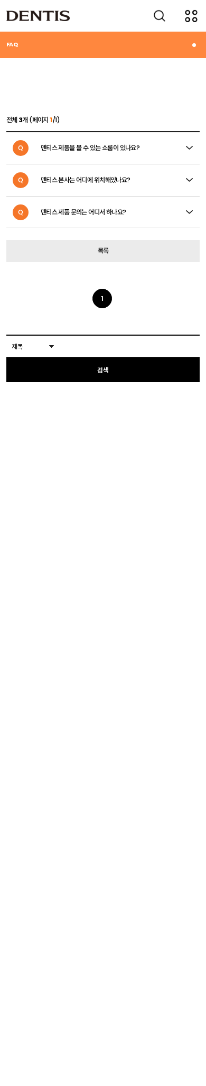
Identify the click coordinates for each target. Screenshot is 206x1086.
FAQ (11, 44)
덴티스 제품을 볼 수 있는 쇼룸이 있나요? (78, 147)
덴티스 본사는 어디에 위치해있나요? (74, 179)
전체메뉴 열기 (191, 16)
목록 (103, 250)
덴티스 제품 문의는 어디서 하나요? (72, 212)
